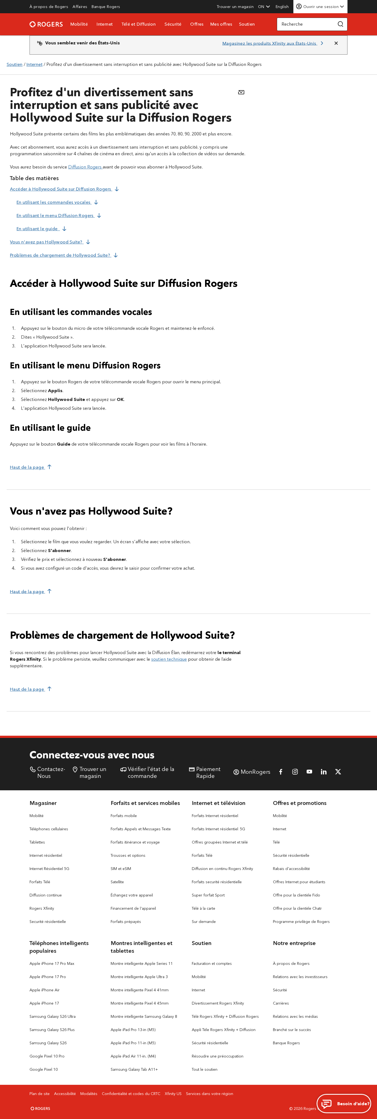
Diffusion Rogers (85, 167)
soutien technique (169, 659)
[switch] (282, 6)
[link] (48, 6)
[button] (264, 6)
